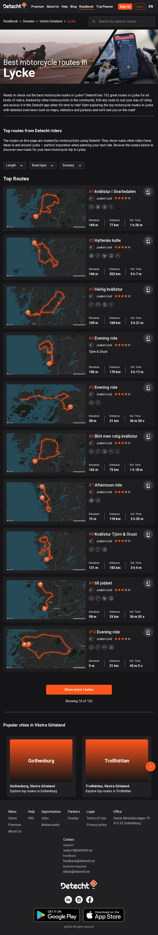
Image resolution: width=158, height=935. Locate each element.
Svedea (73, 818)
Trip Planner (104, 6)
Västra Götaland (51, 21)
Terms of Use (96, 818)
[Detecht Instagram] (79, 900)
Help (65, 6)
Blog (73, 6)
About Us (53, 6)
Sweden (29, 21)
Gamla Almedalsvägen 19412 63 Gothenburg (131, 820)
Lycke (71, 21)
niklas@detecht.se (76, 872)
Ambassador (50, 825)
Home (12, 818)
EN (151, 6)
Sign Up (125, 6)
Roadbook (86, 6)
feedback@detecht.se (79, 861)
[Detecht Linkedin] (68, 900)
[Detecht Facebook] (89, 900)
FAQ (31, 818)
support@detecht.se (77, 850)
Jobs (45, 818)
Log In (139, 6)
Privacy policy (97, 825)
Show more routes (79, 690)
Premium (37, 6)
